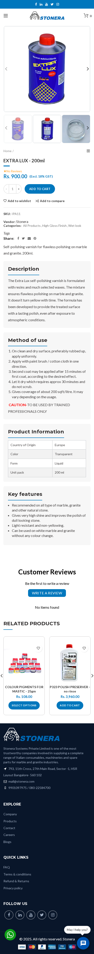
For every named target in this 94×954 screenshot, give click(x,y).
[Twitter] (23, 238)
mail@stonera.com (21, 781)
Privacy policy (13, 888)
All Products (32, 225)
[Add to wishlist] (38, 648)
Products (10, 821)
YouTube (46, 4)
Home (7, 151)
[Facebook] (18, 238)
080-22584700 (39, 788)
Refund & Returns (16, 881)
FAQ (6, 867)
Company (10, 814)
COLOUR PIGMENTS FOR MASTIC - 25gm (24, 689)
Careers (9, 835)
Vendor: (9, 222)
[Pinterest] (35, 238)
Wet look (74, 225)
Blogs (7, 842)
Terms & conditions (17, 874)
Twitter (52, 4)
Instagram (57, 4)
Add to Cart (39, 189)
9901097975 (17, 788)
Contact (9, 828)
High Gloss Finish (54, 225)
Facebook (36, 4)
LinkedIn (41, 4)
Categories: (12, 225)
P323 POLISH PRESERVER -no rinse (70, 689)
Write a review (47, 593)
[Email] (29, 238)
